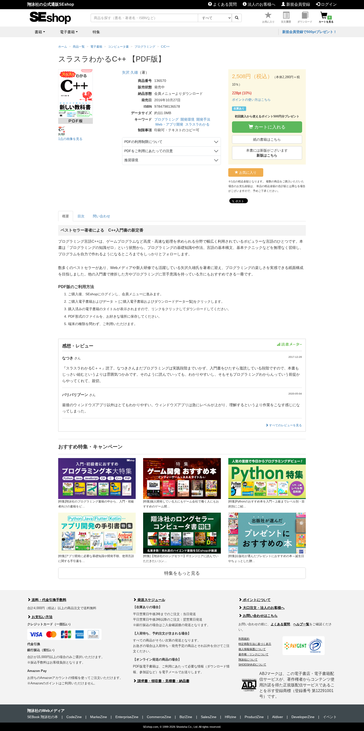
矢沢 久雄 (130, 72)
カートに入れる (269, 127)
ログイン (328, 4)
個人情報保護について (252, 649)
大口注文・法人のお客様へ (263, 608)
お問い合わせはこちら (260, 616)
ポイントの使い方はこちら (251, 99)
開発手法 (203, 119)
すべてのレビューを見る (285, 425)
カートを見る (326, 19)
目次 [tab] (81, 216)
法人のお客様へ (261, 4)
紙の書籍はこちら (267, 139)
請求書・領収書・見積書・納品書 (162, 681)
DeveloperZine (302, 717)
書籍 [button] (38, 32)
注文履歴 (286, 21)
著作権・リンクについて (253, 654)
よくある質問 (224, 4)
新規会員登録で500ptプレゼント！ (309, 32)
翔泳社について (248, 659)
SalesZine (208, 717)
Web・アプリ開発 (169, 124)
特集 (96, 32)
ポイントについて (256, 600)
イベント (330, 717)
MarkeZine (98, 717)
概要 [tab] (65, 216)
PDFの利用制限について (143, 142)
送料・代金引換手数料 (48, 600)
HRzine (230, 717)
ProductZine (254, 717)
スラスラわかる (197, 124)
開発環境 (187, 119)
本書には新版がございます (267, 152)
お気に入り (268, 21)
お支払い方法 (41, 617)
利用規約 (243, 638)
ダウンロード (304, 21)
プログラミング (166, 119)
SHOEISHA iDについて (252, 664)
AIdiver (277, 717)
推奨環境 (131, 160)
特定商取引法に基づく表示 (254, 643)
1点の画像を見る (70, 139)
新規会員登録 (297, 4)
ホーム (62, 46)
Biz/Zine (186, 717)
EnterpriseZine (126, 717)
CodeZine (74, 717)
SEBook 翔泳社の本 (42, 717)
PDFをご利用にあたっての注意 (148, 151)
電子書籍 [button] (67, 32)
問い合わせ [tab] (101, 216)
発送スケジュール (150, 600)
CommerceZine (159, 717)
